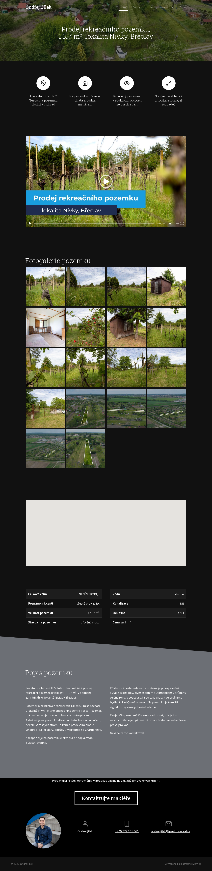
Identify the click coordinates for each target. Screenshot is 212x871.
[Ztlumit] (171, 223)
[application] (106, 181)
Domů (123, 7)
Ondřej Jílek (39, 7)
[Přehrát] (30, 223)
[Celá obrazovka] (182, 223)
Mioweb (196, 863)
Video (137, 7)
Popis (182, 7)
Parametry (166, 7)
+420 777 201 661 (127, 831)
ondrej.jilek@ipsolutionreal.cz (168, 831)
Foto (150, 7)
